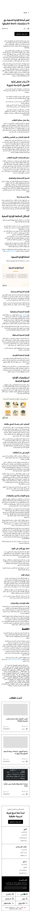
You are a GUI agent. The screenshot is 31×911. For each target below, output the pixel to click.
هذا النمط (24, 315)
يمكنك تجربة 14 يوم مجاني (14, 659)
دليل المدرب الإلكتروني (10, 251)
